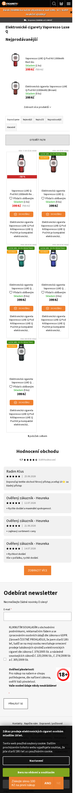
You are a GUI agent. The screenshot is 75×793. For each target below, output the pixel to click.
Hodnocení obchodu (37, 451)
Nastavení (36, 761)
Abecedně (11, 127)
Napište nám (31, 723)
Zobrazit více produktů (36, 107)
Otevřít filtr (38, 140)
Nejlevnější (27, 119)
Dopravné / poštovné (51, 723)
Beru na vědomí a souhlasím (36, 772)
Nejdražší (40, 119)
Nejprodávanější (54, 119)
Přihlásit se (16, 704)
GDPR (63, 635)
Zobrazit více (37, 570)
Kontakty (17, 723)
